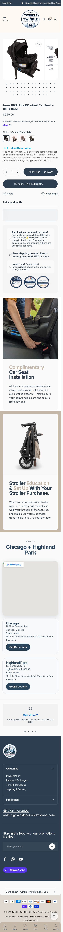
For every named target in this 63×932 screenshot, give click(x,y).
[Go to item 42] (54, 91)
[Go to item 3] (14, 84)
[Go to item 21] (28, 87)
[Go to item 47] (28, 95)
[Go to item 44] (17, 95)
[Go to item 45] (21, 95)
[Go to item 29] (6, 91)
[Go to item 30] (10, 91)
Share (10, 193)
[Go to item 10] (39, 84)
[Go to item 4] (17, 84)
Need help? (52, 193)
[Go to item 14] (54, 84)
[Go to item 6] (25, 84)
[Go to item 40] (47, 91)
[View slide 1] (25, 732)
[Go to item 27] (50, 87)
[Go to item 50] (39, 95)
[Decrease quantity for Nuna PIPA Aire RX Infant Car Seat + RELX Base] (6, 172)
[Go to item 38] (39, 91)
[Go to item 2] (10, 84)
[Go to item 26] (47, 87)
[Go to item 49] (36, 95)
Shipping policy (49, 917)
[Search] (43, 19)
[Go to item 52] (47, 95)
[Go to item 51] (43, 95)
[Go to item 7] (28, 84)
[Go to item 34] (25, 91)
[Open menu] (4, 18)
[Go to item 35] (28, 91)
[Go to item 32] (17, 91)
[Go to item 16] (10, 87)
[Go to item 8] (32, 84)
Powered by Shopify (47, 912)
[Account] (55, 19)
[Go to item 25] (43, 87)
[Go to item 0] (6, 84)
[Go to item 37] (36, 91)
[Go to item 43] (14, 95)
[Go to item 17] (14, 87)
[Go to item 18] (17, 87)
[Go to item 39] (43, 91)
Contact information (30, 920)
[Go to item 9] (36, 84)
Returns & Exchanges (17, 780)
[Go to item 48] (32, 95)
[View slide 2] (28, 732)
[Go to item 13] (50, 84)
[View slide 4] (36, 732)
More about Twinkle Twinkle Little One (30, 892)
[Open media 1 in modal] (38, 44)
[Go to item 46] (25, 95)
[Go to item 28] (54, 87)
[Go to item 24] (39, 87)
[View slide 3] (32, 732)
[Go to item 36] (32, 91)
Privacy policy (23, 917)
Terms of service (36, 917)
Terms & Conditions (16, 785)
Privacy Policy (13, 776)
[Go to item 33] (21, 91)
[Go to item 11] (43, 84)
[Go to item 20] (25, 87)
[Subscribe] (52, 846)
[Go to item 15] (6, 87)
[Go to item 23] (36, 87)
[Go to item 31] (14, 91)
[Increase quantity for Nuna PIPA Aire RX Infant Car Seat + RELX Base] (18, 172)
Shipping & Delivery (16, 789)
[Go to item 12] (47, 84)
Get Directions (18, 647)
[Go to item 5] (21, 84)
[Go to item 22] (32, 87)
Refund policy (11, 917)
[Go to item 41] (50, 91)
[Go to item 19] (21, 87)
